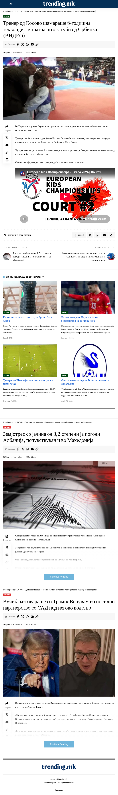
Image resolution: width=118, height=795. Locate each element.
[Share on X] (22, 44)
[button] (5, 4)
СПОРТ (6, 16)
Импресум (59, 790)
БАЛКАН (7, 427)
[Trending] (59, 4)
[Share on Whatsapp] (27, 44)
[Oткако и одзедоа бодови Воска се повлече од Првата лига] (88, 360)
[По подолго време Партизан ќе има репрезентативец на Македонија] (88, 297)
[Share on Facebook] (18, 44)
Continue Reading (59, 576)
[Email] (32, 44)
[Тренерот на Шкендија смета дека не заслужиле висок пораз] (30, 360)
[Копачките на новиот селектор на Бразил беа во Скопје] (30, 297)
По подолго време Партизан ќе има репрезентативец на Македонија (79, 318)
